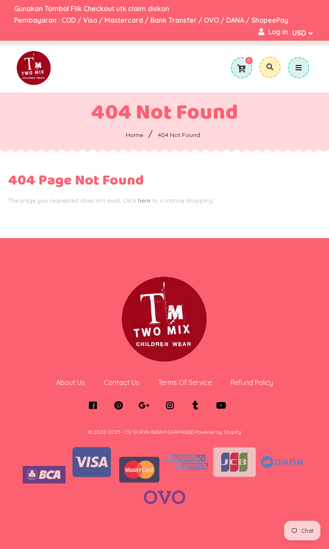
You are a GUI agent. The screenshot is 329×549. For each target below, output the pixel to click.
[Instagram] (171, 405)
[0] (241, 68)
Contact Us (121, 382)
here (144, 200)
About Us (70, 382)
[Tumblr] (197, 405)
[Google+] (146, 405)
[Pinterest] (120, 405)
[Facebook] (94, 405)
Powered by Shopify (218, 432)
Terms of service (185, 382)
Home (134, 135)
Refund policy (251, 382)
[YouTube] (223, 405)
